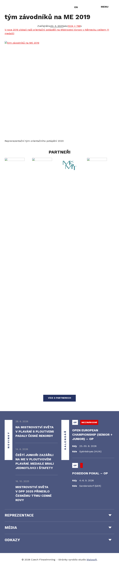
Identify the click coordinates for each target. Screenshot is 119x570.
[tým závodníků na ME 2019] (59, 90)
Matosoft (92, 559)
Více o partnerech (59, 398)
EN (76, 7)
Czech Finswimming (18, 6)
